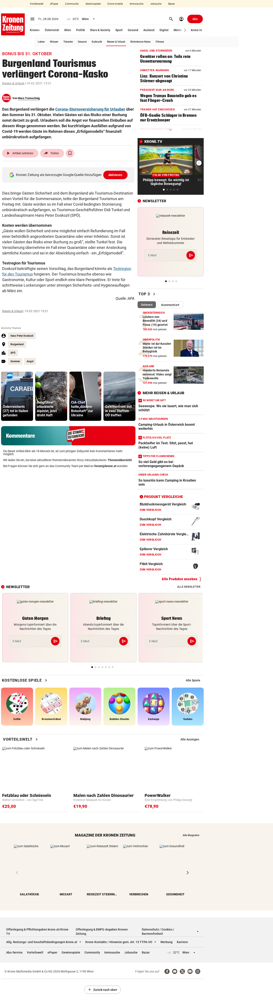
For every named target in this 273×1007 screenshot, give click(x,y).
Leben (41, 41)
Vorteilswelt (36, 3)
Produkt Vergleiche (163, 497)
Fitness (160, 41)
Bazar (171, 3)
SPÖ (12, 352)
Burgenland (17, 344)
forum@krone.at (105, 466)
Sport (119, 30)
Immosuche (136, 3)
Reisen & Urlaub (116, 41)
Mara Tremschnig (29, 98)
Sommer (15, 361)
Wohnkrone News (140, 41)
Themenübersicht (120, 460)
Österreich (52, 30)
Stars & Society (100, 30)
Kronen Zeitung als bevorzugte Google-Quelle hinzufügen (69, 175)
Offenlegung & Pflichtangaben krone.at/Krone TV (37, 931)
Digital (164, 30)
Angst (30, 361)
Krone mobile (115, 3)
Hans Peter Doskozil (21, 335)
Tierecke (68, 41)
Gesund (133, 30)
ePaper (54, 3)
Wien (67, 30)
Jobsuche (155, 3)
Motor (178, 30)
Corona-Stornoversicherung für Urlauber (90, 109)
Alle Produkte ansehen (179, 579)
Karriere (182, 942)
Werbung (166, 942)
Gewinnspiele (93, 3)
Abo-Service (14, 952)
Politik (80, 30)
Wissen (54, 41)
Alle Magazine (191, 835)
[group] (17, 396)
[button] (185, 30)
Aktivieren (115, 175)
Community (72, 3)
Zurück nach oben (102, 989)
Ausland (148, 30)
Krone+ (35, 30)
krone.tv (196, 30)
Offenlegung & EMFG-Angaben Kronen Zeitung (102, 931)
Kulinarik (97, 41)
